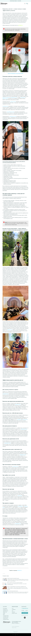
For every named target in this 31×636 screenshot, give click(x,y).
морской (4, 97)
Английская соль (5, 106)
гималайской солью (12, 116)
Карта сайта (15, 632)
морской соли (25, 419)
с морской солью (13, 101)
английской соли (5, 393)
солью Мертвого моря (10, 111)
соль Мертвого (20, 506)
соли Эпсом (20, 495)
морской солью (18, 404)
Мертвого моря (5, 98)
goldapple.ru (20, 25)
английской (8, 97)
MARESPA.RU (19, 570)
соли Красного (23, 97)
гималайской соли (14, 97)
